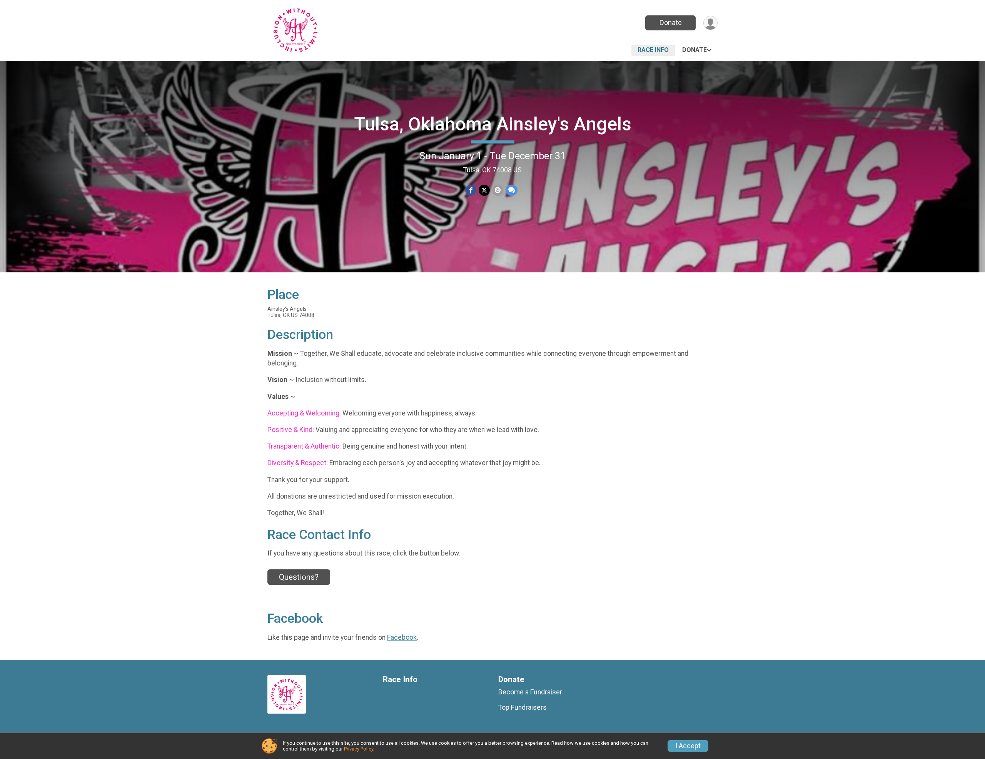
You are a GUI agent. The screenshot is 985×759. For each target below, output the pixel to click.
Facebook (402, 637)
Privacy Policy (358, 749)
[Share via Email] (497, 190)
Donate (670, 22)
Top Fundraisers (522, 707)
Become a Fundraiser (530, 692)
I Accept (688, 746)
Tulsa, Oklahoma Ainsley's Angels (492, 124)
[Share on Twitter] (484, 190)
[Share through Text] (512, 190)
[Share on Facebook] (470, 190)
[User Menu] (710, 23)
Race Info (653, 49)
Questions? (299, 577)
